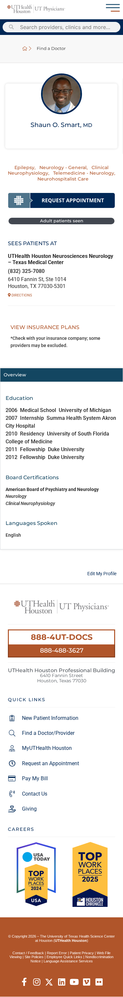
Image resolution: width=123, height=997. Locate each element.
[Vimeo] (86, 982)
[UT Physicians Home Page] (25, 48)
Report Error (57, 953)
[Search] (11, 27)
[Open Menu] (113, 8)
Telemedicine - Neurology (83, 173)
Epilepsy (24, 167)
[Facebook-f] (24, 982)
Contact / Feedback (28, 953)
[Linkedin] (61, 982)
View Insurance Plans (44, 327)
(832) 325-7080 (26, 271)
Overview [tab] (15, 375)
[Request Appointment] (61, 200)
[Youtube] (74, 982)
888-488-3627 (61, 650)
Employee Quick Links (64, 957)
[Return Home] (36, 9)
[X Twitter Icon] (49, 982)
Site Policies (34, 957)
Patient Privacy (82, 953)
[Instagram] (36, 982)
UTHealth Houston (71, 940)
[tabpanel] (61, 465)
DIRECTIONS (21, 295)
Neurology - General (63, 167)
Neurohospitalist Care (63, 179)
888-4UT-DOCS (61, 637)
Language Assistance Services (68, 961)
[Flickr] (99, 982)
